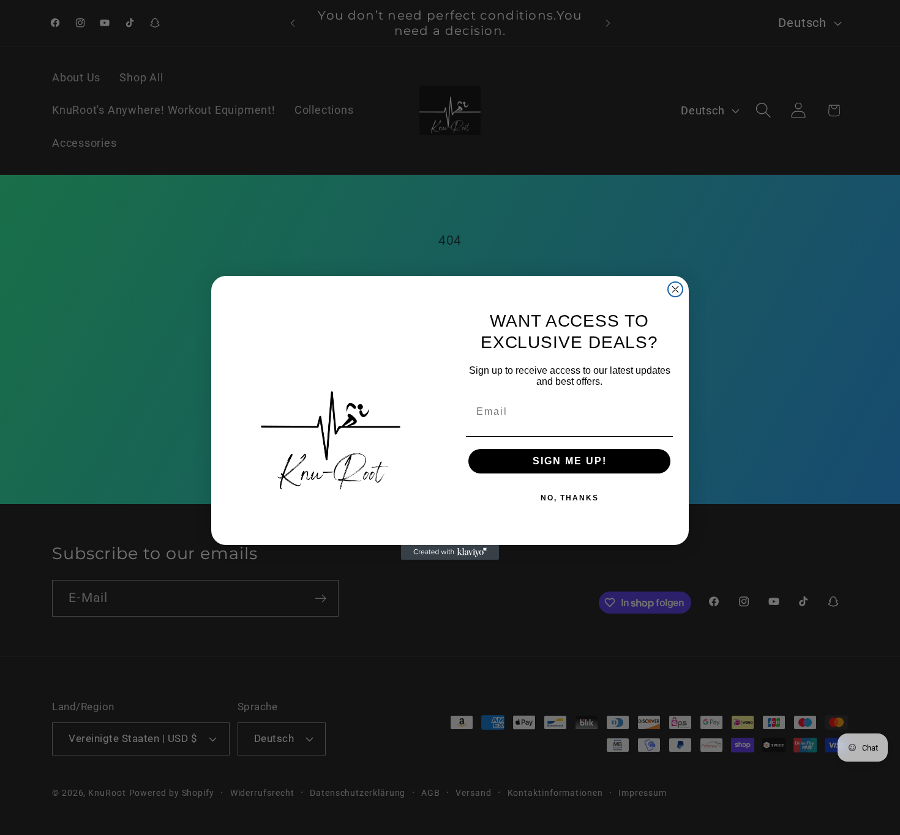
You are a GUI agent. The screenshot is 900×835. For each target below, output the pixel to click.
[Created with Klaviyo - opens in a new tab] (450, 552)
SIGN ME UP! (570, 461)
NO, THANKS (570, 498)
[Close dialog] (675, 289)
